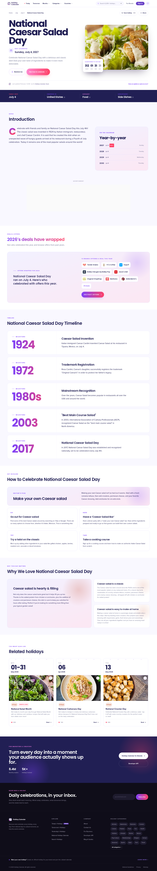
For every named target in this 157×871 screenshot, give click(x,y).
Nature (139, 833)
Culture (114, 829)
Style (129, 842)
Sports (123, 842)
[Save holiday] (50, 678)
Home (11, 13)
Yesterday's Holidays (58, 831)
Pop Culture (115, 838)
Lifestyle (122, 833)
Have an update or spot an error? (138, 84)
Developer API (133, 763)
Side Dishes (124, 97)
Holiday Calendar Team (42, 84)
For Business (88, 831)
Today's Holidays (60, 823)
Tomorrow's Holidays (58, 827)
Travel (143, 842)
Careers (141, 824)
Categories (56, 3)
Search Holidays (57, 839)
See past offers (91, 295)
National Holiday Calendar (60, 835)
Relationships (127, 838)
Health (142, 829)
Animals (114, 824)
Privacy (138, 867)
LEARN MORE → (143, 860)
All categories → (116, 847)
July (16, 13)
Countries (67, 3)
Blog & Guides (88, 839)
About (86, 823)
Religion (136, 838)
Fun (136, 829)
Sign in (140, 3)
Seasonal (114, 842)
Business (133, 824)
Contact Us (87, 827)
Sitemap (145, 867)
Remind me (18, 72)
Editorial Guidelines (128, 867)
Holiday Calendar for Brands (132, 756)
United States (55, 97)
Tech (136, 842)
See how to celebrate (37, 72)
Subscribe (142, 797)
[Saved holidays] (148, 3)
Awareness (123, 824)
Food (85, 97)
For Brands (129, 3)
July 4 (22, 13)
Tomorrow (36, 3)
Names (131, 833)
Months (45, 3)
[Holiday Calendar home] (13, 3)
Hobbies (114, 833)
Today (28, 3)
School (145, 838)
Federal (122, 829)
